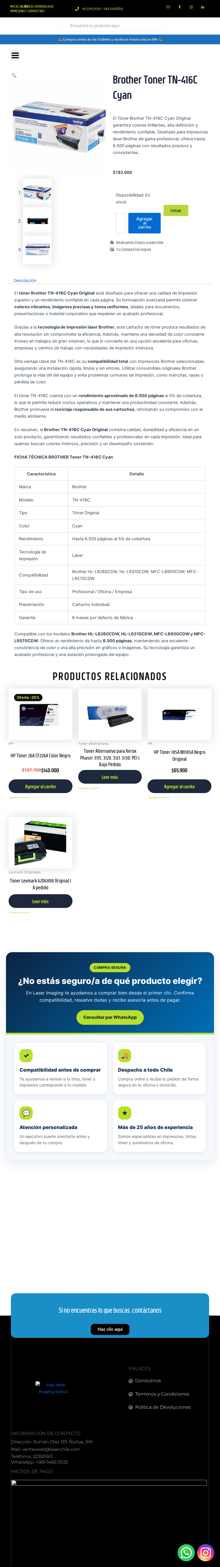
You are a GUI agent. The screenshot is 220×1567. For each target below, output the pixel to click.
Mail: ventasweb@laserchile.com (45, 1449)
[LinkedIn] (202, 7)
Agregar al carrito (144, 223)
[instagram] (191, 7)
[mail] (168, 7)
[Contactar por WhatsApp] (186, 1552)
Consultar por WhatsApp (110, 1017)
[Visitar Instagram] (205, 1552)
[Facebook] (179, 7)
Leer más (110, 777)
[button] (14, 75)
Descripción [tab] (25, 280)
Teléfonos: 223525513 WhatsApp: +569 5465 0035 (39, 1459)
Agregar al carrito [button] (40, 786)
